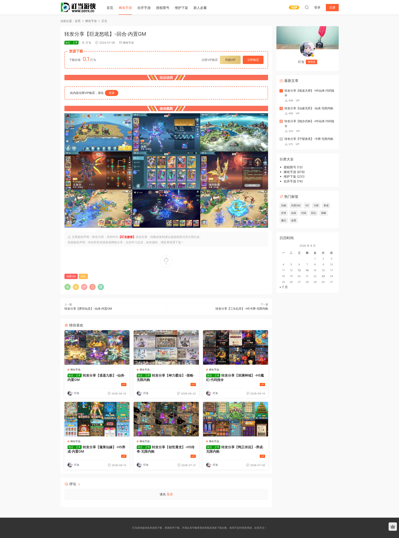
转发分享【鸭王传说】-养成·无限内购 (235, 449)
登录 (112, 93)
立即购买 (253, 60)
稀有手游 (125, 8)
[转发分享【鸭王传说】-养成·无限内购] (235, 419)
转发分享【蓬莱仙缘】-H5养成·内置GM (96, 449)
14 (307, 270)
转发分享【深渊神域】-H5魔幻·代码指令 (235, 377)
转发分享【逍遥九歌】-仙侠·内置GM (96, 377)
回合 (83, 276)
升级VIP (230, 60)
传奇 (283, 212)
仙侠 (293, 212)
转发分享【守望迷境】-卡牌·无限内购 (308, 138)
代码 (303, 212)
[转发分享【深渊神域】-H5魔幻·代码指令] (235, 347)
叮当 (88, 42)
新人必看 (200, 8)
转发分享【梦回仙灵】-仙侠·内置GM (88, 308)
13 (299, 270)
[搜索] (307, 7)
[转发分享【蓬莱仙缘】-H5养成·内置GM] (96, 419)
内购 (283, 205)
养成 (326, 205)
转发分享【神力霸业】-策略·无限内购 (165, 377)
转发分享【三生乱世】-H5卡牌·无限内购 (242, 308)
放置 (293, 220)
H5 (307, 205)
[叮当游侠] (79, 7)
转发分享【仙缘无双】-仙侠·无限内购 (308, 108)
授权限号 (162, 8)
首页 (110, 8)
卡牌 (316, 205)
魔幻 (283, 220)
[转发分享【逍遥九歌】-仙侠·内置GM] (96, 347)
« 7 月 (284, 287)
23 (323, 276)
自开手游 (144, 8)
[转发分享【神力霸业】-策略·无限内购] (166, 347)
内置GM (71, 276)
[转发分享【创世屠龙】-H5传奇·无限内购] (166, 419)
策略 (323, 212)
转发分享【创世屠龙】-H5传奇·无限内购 (166, 449)
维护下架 (181, 8)
